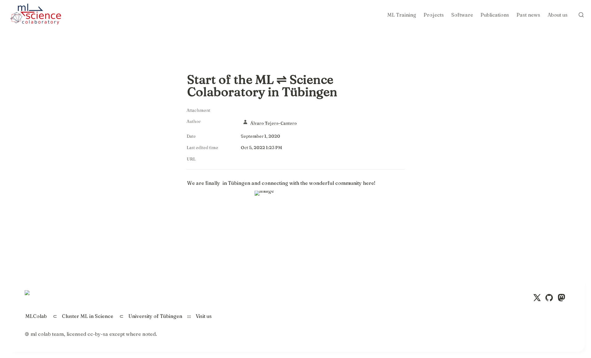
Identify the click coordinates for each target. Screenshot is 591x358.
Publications (494, 15)
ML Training (401, 15)
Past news (528, 15)
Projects (434, 15)
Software (462, 15)
